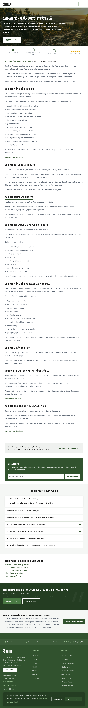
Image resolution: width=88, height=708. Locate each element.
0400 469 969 (8, 681)
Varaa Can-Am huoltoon (14, 157)
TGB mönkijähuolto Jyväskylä (16, 570)
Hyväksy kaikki (74, 699)
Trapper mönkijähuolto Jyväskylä (17, 567)
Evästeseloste (42, 699)
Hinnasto (35, 663)
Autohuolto (64, 659)
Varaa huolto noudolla (13, 399)
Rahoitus (35, 671)
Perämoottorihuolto (67, 671)
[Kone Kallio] (7, 651)
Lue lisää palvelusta (67, 448)
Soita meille (31, 601)
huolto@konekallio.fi (9, 685)
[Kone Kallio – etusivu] (7, 4)
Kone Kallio (8, 61)
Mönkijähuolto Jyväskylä (14, 573)
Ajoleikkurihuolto (66, 656)
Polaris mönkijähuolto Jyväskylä (17, 565)
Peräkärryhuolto (66, 674)
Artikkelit (35, 656)
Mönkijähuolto (26, 61)
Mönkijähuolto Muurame (14, 576)
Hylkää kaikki (58, 699)
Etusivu (34, 659)
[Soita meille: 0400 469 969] (76, 4)
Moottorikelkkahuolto (68, 663)
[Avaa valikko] (83, 4)
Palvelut (17, 61)
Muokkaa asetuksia (12, 702)
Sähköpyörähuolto (67, 686)
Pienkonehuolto (66, 678)
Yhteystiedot (36, 678)
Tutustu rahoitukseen (74, 621)
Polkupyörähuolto (67, 682)
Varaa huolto (11, 40)
